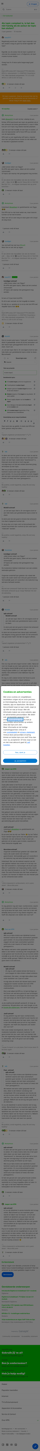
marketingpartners (15, 719)
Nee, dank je (20, 752)
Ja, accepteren (20, 761)
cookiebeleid (12, 732)
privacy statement (27, 732)
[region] (20, 725)
